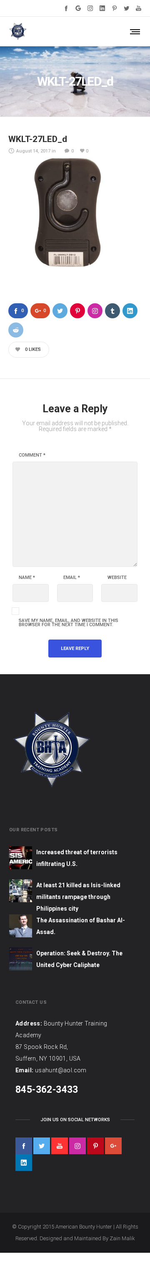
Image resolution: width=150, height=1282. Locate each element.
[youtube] (59, 1145)
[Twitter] (126, 8)
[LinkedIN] (102, 8)
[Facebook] (66, 8)
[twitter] (41, 1145)
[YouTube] (138, 8)
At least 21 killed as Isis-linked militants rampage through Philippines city (78, 897)
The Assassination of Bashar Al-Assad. (80, 926)
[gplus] (113, 1145)
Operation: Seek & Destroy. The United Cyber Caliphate (79, 959)
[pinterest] (95, 1145)
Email (71, 578)
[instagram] (77, 1145)
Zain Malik (122, 1238)
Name (27, 578)
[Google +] (78, 8)
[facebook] (23, 1145)
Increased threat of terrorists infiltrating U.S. (77, 858)
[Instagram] (90, 8)
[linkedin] (23, 1162)
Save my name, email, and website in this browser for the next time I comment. (68, 623)
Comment (32, 455)
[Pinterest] (114, 8)
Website (117, 578)
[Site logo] (17, 31)
